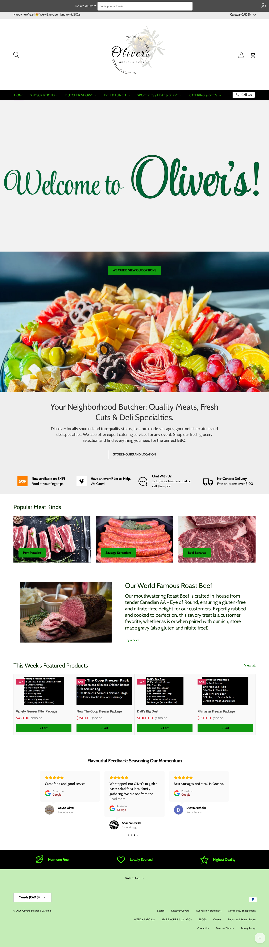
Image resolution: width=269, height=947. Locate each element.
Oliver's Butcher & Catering (36, 910)
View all (250, 665)
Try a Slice (132, 640)
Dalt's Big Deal (147, 711)
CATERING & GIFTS (203, 95)
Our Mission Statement (208, 910)
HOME (19, 95)
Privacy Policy (248, 928)
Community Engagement (242, 910)
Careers (217, 919)
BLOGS (203, 919)
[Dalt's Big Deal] (165, 691)
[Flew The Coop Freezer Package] (104, 691)
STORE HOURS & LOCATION (176, 919)
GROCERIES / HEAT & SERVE (158, 95)
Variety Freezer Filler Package (36, 711)
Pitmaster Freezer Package (216, 711)
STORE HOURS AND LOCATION (134, 454)
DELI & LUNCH (115, 95)
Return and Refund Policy (242, 919)
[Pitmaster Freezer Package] (225, 691)
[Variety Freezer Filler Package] (43, 691)
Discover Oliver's (180, 910)
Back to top (132, 878)
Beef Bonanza (197, 553)
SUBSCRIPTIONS (42, 95)
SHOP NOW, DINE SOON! (207, 292)
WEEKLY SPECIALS (144, 919)
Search (161, 910)
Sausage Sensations (118, 553)
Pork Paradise (32, 553)
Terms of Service (225, 928)
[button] (262, 6)
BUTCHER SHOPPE (79, 95)
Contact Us (203, 928)
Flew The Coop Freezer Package (99, 711)
